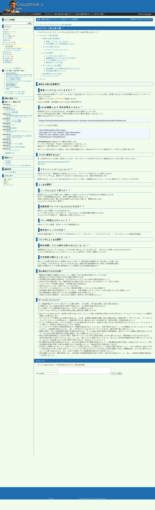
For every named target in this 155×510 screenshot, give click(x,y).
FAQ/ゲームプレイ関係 (13, 120)
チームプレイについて (51, 76)
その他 (8, 54)
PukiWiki (8, 58)
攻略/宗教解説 (11, 85)
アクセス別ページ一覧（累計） (15, 93)
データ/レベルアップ (13, 150)
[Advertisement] (18, 220)
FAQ (6, 34)
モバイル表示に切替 (95, 14)
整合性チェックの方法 (54, 62)
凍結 (43, 19)
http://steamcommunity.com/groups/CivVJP (53, 162)
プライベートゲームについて (57, 50)
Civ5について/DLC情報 (13, 122)
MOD (7, 52)
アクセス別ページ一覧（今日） (15, 91)
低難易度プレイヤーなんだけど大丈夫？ (61, 58)
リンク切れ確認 (10, 172)
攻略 (7, 40)
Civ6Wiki (8, 162)
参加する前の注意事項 (51, 38)
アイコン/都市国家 (12, 112)
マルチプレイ (9, 44)
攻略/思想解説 (11, 84)
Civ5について (9, 32)
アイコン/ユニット (12, 111)
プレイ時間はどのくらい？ (56, 60)
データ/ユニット (12, 82)
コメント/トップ (11, 106)
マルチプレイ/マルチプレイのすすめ (18, 81)
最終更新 (84, 14)
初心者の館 (66, 25)
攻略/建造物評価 (11, 128)
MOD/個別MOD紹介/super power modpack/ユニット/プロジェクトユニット (19, 75)
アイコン (8, 56)
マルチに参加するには (51, 47)
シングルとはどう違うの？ (56, 56)
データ (8, 38)
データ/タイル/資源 (13, 87)
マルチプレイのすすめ (13, 50)
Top (6, 30)
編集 (38, 19)
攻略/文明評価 (11, 73)
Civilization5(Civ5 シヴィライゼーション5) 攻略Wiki (21, 14)
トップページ (41, 25)
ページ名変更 (72, 19)
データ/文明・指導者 (13, 78)
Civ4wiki (8, 161)
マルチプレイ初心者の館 (48, 35)
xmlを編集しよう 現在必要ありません (60, 44)
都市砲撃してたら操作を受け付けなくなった (63, 68)
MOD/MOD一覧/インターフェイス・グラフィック (18, 132)
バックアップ (56, 19)
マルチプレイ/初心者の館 (53, 14)
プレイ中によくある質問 (52, 65)
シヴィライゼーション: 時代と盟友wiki (18, 165)
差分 (48, 19)
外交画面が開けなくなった (56, 71)
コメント (42, 79)
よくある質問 (48, 53)
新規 (66, 14)
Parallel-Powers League (14, 48)
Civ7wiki (8, 164)
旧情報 (8, 60)
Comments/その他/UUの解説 (15, 147)
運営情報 (8, 62)
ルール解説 (9, 36)
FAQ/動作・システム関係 (14, 144)
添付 (64, 19)
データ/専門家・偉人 (13, 79)
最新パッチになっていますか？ (58, 41)
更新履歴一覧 (9, 153)
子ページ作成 (74, 14)
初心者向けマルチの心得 (52, 74)
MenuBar (9, 140)
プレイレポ (9, 42)
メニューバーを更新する (13, 68)
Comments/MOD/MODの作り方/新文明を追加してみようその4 (19, 136)
